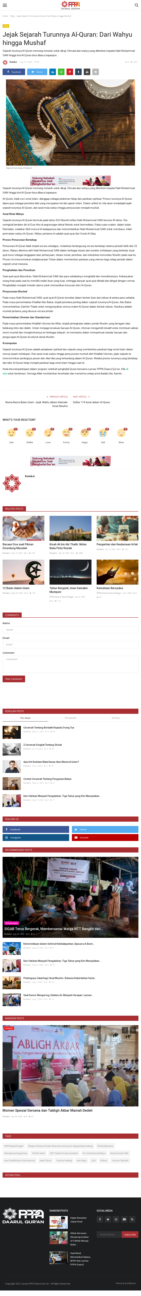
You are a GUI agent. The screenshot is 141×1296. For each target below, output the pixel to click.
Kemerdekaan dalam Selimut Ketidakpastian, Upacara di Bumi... (59, 943)
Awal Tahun (46, 1160)
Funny (66, 442)
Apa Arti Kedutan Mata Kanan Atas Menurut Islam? (51, 762)
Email (6, 638)
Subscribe (130, 1234)
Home (5, 16)
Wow (121, 442)
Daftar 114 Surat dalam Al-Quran (91, 402)
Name (6, 623)
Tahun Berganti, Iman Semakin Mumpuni (69, 590)
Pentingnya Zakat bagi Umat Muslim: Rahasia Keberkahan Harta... (59, 978)
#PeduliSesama (105, 1145)
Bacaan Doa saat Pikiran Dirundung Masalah (18, 546)
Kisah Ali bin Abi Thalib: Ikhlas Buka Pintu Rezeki (68, 546)
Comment (9, 652)
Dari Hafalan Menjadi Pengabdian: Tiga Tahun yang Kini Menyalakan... (62, 796)
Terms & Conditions (126, 1283)
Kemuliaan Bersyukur (110, 588)
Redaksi (13, 61)
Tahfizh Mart (38, 1153)
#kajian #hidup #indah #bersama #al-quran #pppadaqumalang (60, 1145)
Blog (12, 16)
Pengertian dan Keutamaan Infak (117, 544)
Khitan (103, 1160)
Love (48, 442)
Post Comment (14, 679)
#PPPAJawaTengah (13, 1145)
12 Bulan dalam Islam (16, 588)
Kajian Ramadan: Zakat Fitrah (78, 1220)
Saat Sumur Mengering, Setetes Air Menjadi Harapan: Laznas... (58, 995)
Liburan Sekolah (120, 1160)
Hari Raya (81, 1160)
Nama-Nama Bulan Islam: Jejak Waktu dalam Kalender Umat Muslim (36, 404)
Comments (12, 615)
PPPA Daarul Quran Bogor (62, 596)
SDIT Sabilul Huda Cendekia (64, 1153)
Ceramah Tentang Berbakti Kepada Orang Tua (48, 727)
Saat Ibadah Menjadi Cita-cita (25, 1110)
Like (11, 442)
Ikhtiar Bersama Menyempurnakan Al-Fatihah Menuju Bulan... (79, 1239)
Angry (85, 442)
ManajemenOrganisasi (15, 1153)
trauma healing (64, 1160)
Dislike (29, 442)
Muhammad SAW (119, 1153)
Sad (103, 442)
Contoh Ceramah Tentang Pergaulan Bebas (47, 779)
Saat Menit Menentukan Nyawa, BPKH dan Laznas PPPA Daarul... (80, 1259)
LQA (93, 1160)
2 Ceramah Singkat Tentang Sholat (42, 744)
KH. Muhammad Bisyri (94, 1153)
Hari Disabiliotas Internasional (19, 1160)
